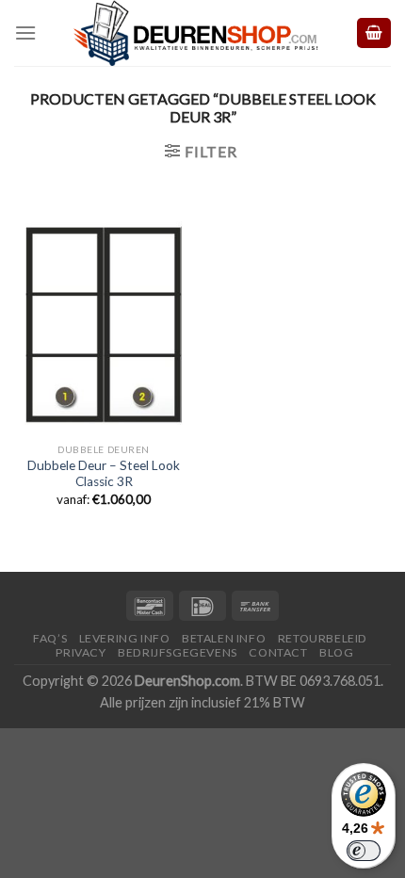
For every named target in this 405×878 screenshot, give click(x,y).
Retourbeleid (322, 638)
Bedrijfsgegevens (177, 652)
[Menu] (25, 32)
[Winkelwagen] (374, 33)
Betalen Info (224, 638)
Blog (336, 652)
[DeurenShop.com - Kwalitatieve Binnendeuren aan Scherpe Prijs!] (195, 33)
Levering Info (124, 638)
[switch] (364, 850)
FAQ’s (50, 638)
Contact (278, 652)
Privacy (80, 652)
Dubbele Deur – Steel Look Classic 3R (103, 474)
